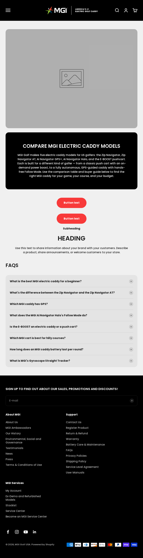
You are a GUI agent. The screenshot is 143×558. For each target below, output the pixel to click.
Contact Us (73, 422)
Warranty (72, 439)
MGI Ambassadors (18, 428)
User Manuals (75, 472)
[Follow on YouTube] (25, 532)
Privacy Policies (76, 456)
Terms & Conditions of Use (24, 465)
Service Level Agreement (82, 467)
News (9, 453)
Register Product (77, 428)
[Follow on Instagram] (16, 532)
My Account (13, 491)
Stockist (11, 505)
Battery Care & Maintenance (85, 444)
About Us (12, 422)
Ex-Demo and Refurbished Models (23, 498)
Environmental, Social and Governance (23, 440)
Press (9, 459)
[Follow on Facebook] (8, 532)
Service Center (15, 511)
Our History (13, 433)
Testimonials (14, 448)
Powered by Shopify (42, 544)
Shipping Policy (76, 461)
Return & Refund (77, 433)
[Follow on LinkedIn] (34, 532)
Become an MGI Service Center (26, 516)
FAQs (69, 450)
